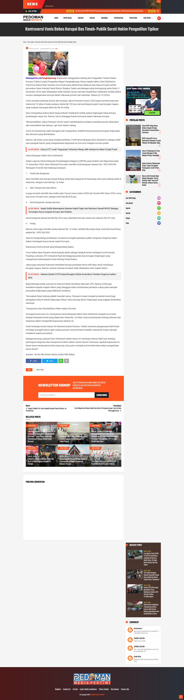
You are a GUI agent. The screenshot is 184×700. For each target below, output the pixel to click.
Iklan (127, 223)
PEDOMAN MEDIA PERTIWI (97, 694)
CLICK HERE (152, 113)
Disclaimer (115, 689)
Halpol (128, 218)
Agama (128, 208)
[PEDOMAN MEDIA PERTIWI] (91, 684)
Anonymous (138, 628)
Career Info (125, 689)
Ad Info (75, 689)
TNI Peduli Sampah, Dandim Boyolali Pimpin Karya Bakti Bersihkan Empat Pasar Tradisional (151, 576)
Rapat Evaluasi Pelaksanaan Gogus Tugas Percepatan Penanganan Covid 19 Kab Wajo (151, 167)
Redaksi (58, 689)
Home (56, 18)
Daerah (128, 213)
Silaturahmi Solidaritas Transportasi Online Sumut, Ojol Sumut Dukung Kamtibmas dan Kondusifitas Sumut (151, 609)
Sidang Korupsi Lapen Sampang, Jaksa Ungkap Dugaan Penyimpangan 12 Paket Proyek (73, 439)
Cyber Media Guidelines (88, 689)
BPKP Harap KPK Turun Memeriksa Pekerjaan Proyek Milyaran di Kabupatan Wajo (151, 141)
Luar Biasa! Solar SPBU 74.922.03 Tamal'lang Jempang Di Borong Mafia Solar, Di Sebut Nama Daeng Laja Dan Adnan (95, 11)
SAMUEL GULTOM (139, 638)
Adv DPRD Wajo (131, 198)
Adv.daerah (129, 203)
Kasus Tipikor (40, 370)
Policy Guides (104, 689)
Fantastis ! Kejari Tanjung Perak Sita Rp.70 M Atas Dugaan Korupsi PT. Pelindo (41, 461)
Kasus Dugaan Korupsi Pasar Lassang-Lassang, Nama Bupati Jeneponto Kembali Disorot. (73, 461)
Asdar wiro (137, 657)
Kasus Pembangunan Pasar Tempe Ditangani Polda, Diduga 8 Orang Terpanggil (151, 153)
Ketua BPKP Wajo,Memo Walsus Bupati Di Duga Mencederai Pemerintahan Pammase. (150, 129)
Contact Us (67, 689)
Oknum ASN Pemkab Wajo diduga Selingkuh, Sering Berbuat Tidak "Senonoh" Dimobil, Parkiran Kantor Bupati (150, 181)
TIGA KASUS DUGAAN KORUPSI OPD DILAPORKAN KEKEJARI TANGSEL (103, 462)
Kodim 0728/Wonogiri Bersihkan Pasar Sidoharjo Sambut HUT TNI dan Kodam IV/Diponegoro (151, 592)
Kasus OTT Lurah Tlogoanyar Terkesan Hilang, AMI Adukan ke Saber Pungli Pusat (79, 149)
